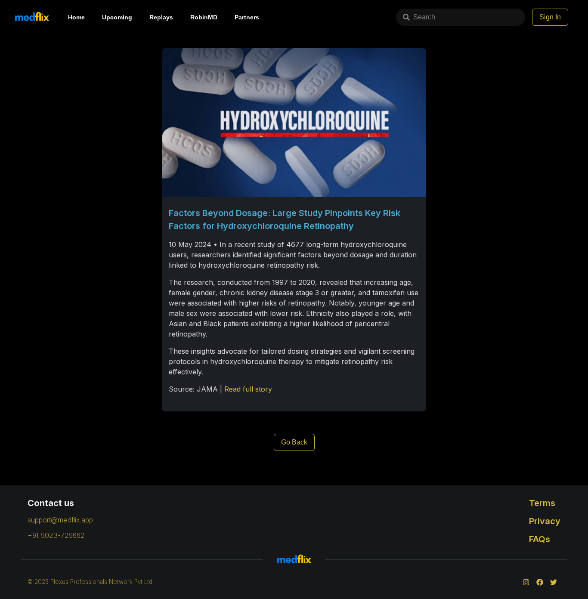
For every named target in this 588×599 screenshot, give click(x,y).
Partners (247, 17)
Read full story (248, 389)
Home (76, 17)
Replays (161, 17)
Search (424, 17)
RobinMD (203, 17)
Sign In (550, 17)
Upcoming (117, 17)
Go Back (294, 442)
